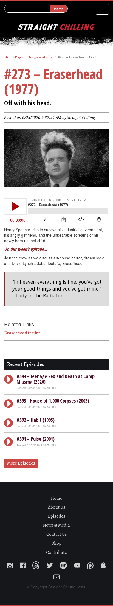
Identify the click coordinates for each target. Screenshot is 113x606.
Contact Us (56, 534)
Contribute (56, 552)
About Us (56, 507)
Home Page (13, 57)
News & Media (41, 57)
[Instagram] (10, 564)
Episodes (56, 516)
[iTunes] (103, 564)
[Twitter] (49, 564)
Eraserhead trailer (22, 333)
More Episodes (21, 463)
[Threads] (36, 564)
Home (56, 498)
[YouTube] (77, 564)
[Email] (56, 575)
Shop (56, 543)
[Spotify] (63, 564)
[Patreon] (90, 564)
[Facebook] (23, 564)
